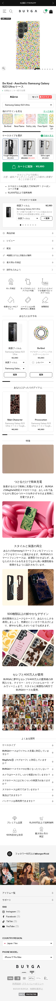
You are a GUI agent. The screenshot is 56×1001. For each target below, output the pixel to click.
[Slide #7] (52, 69)
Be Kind (41, 348)
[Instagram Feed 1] (28, 874)
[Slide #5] (47, 69)
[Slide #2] (40, 69)
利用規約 (16, 984)
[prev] (3, 3)
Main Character (15, 420)
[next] (53, 3)
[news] (44, 11)
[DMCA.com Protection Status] (28, 994)
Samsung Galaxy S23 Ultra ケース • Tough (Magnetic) (15, 425)
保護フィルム (14, 348)
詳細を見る (48, 136)
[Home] (28, 11)
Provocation (41, 420)
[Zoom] (3, 69)
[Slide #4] (45, 69)
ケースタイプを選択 (12, 136)
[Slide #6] (50, 69)
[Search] (11, 11)
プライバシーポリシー (33, 984)
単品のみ (14, 97)
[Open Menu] (4, 11)
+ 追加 (46, 218)
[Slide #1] (37, 69)
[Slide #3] (42, 69)
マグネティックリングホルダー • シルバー (41, 353)
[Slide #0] (35, 69)
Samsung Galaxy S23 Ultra (15, 353)
